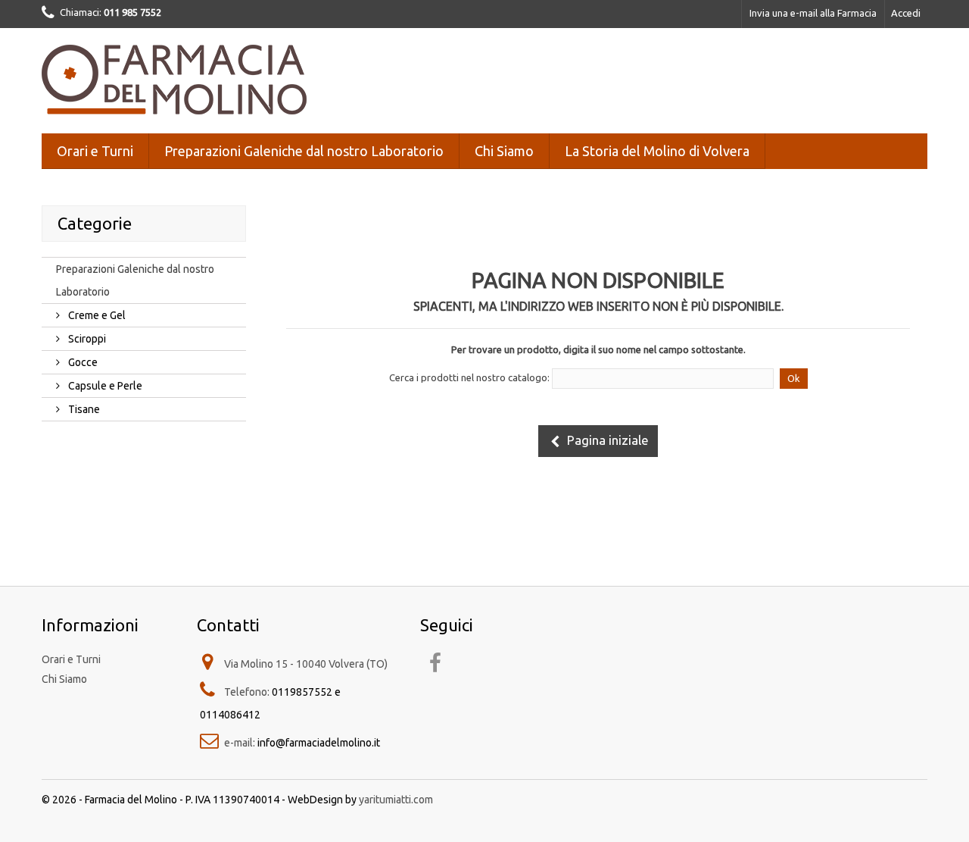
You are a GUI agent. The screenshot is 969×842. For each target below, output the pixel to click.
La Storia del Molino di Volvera (657, 150)
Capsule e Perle (104, 386)
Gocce (82, 362)
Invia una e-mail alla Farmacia (813, 13)
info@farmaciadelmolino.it (318, 743)
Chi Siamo (504, 150)
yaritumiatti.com (396, 799)
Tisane (83, 409)
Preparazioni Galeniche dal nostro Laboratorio (304, 150)
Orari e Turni (95, 150)
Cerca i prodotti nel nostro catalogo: (469, 377)
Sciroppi (86, 339)
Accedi (906, 13)
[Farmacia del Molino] (182, 76)
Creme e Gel (96, 315)
